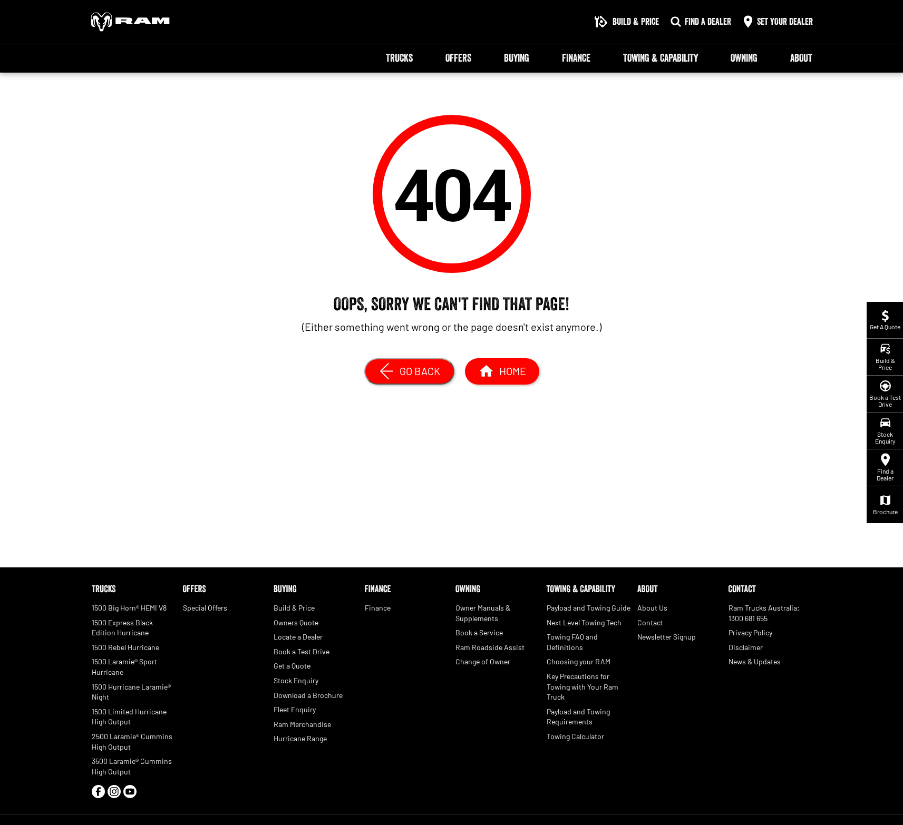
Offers (458, 58)
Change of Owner (482, 661)
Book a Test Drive (301, 651)
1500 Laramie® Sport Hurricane (124, 666)
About (801, 58)
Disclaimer (746, 647)
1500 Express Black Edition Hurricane (122, 627)
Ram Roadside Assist (490, 647)
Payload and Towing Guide (588, 607)
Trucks (399, 58)
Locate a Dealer (298, 636)
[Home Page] (130, 22)
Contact (650, 622)
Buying (516, 58)
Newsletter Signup (666, 636)
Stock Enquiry (296, 680)
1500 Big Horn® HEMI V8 (129, 607)
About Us (652, 607)
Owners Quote (296, 622)
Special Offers (205, 607)
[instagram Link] (114, 791)
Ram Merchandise (302, 724)
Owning (744, 58)
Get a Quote (292, 665)
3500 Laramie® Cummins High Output (132, 766)
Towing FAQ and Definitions (572, 642)
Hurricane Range (300, 738)
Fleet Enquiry (295, 709)
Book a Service (479, 632)
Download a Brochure (308, 695)
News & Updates (755, 661)
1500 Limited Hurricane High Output (129, 716)
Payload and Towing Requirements (578, 716)
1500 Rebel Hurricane (125, 647)
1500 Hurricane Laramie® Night (131, 692)
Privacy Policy (750, 632)
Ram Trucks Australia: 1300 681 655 (764, 613)
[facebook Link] (98, 791)
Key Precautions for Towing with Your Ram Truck (582, 686)
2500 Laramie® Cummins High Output (132, 741)
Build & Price (294, 607)
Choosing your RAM (578, 661)
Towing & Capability (660, 58)
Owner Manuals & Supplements (482, 613)
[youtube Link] (130, 791)
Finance (576, 58)
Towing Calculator (575, 736)
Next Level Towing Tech (584, 622)
